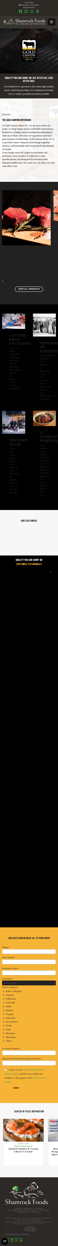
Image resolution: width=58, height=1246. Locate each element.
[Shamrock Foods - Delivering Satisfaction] (24, 21)
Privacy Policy (11, 1073)
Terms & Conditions (33, 1069)
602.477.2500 (38, 1224)
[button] (51, 22)
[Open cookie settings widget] (4, 1241)
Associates (44, 1210)
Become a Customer (30, 5)
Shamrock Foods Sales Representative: (21, 1058)
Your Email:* (8, 957)
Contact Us (23, 1212)
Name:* (6, 947)
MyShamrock (29, 7)
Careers (39, 1208)
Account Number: (11, 1048)
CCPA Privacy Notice (30, 1230)
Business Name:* (10, 968)
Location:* (11, 1009)
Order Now (29, 2)
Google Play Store (18, 1238)
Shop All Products (29, 289)
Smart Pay (29, 1208)
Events (18, 1208)
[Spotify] (37, 11)
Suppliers (35, 1212)
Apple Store (8, 1238)
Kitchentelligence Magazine (22, 1210)
